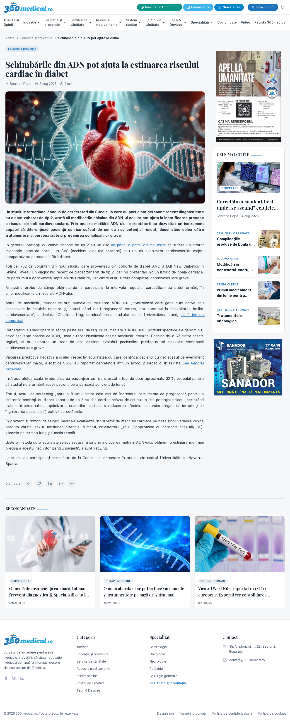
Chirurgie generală (163, 676)
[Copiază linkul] (72, 483)
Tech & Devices (176, 22)
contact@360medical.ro (247, 660)
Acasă (9, 38)
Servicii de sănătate (79, 22)
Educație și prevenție (53, 22)
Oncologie (157, 654)
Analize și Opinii (11, 22)
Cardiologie (158, 647)
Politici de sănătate (153, 22)
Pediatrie (156, 668)
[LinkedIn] (14, 678)
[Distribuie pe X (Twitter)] (39, 483)
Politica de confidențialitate (232, 713)
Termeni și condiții (192, 713)
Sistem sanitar (131, 22)
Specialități (200, 22)
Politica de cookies (272, 713)
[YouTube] (22, 678)
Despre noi (165, 713)
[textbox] (105, 338)
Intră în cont (265, 7)
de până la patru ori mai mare (138, 245)
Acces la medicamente (107, 22)
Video (245, 22)
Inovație (29, 22)
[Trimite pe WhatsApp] (61, 483)
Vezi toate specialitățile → (170, 683)
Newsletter (231, 7)
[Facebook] (6, 678)
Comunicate (227, 22)
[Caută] (282, 7)
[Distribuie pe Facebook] (28, 483)
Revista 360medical (270, 22)
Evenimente (200, 7)
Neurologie (158, 661)
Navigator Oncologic (162, 7)
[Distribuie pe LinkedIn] (50, 483)
